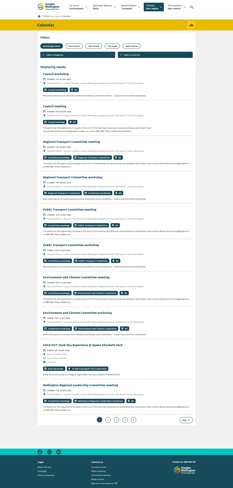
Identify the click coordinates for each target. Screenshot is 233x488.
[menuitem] (78, 7)
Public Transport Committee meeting (69, 209)
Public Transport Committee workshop (71, 245)
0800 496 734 (189, 461)
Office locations (98, 471)
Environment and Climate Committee (97, 293)
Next (186, 420)
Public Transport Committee (92, 225)
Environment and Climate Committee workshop (77, 313)
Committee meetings (59, 157)
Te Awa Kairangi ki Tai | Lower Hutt (89, 368)
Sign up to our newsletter (104, 483)
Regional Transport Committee (94, 157)
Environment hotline (101, 475)
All (75, 89)
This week (112, 46)
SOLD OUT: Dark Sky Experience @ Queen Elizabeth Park (83, 345)
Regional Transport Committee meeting (71, 142)
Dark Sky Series (56, 368)
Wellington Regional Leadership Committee (100, 401)
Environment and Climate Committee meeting (76, 277)
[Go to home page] (48, 6)
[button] (77, 55)
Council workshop (56, 74)
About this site (44, 467)
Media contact (97, 479)
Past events (74, 46)
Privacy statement (46, 475)
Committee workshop (99, 193)
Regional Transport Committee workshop (73, 177)
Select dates (131, 46)
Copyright (42, 471)
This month (93, 46)
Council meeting (54, 106)
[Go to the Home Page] (184, 470)
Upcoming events (51, 46)
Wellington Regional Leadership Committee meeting (80, 385)
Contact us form (98, 467)
